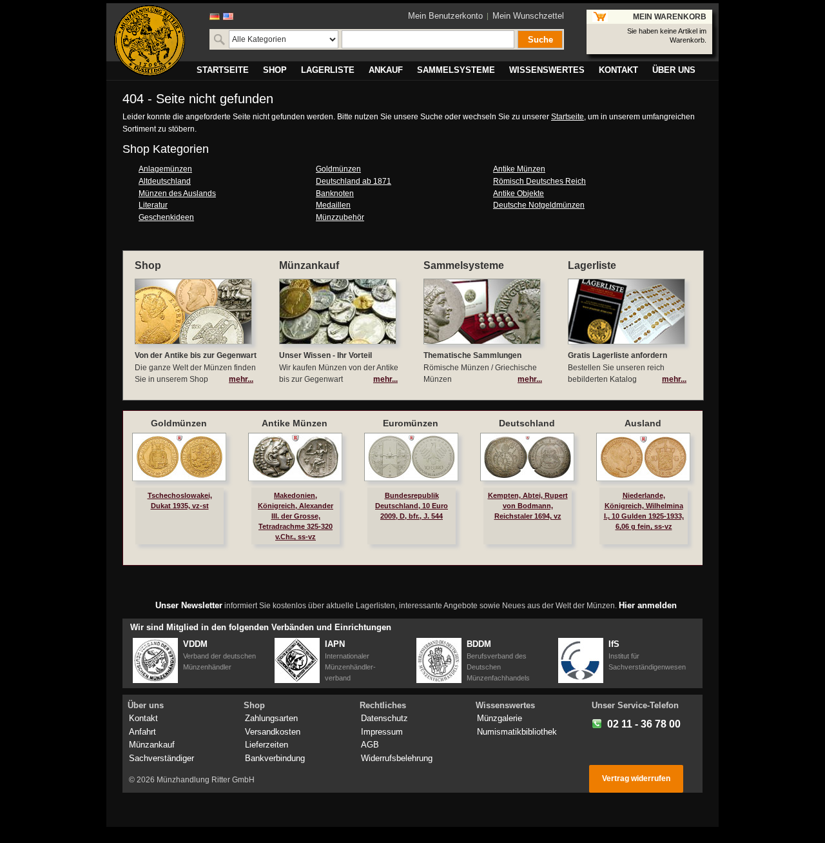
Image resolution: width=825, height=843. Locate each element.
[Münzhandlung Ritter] (149, 40)
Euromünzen (410, 423)
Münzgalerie (499, 718)
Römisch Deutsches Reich (539, 181)
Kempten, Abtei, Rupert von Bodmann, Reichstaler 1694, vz (528, 505)
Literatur (153, 205)
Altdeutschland (165, 181)
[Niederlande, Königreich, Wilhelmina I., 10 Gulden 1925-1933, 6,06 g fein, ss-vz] (643, 457)
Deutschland (527, 423)
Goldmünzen (338, 169)
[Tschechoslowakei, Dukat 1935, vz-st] (179, 457)
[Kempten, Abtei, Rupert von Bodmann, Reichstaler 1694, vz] (527, 457)
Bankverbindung (275, 758)
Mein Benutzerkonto (445, 16)
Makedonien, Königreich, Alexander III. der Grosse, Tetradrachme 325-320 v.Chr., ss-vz (295, 516)
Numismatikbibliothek (517, 732)
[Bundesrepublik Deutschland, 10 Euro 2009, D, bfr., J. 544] (411, 457)
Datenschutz (384, 718)
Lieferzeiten (266, 744)
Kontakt (143, 718)
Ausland (643, 423)
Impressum (382, 732)
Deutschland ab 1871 (353, 181)
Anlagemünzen (165, 169)
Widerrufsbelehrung (396, 758)
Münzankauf (152, 744)
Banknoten (335, 193)
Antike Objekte (518, 193)
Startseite (567, 116)
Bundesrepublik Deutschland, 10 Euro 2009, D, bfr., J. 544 (411, 505)
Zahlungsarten (271, 718)
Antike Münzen (519, 169)
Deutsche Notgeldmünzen (539, 205)
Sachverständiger (161, 758)
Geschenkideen (166, 217)
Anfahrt (142, 732)
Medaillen (333, 205)
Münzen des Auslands (177, 193)
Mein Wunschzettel (528, 16)
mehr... (241, 379)
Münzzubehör (340, 217)
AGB (370, 744)
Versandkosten (272, 732)
